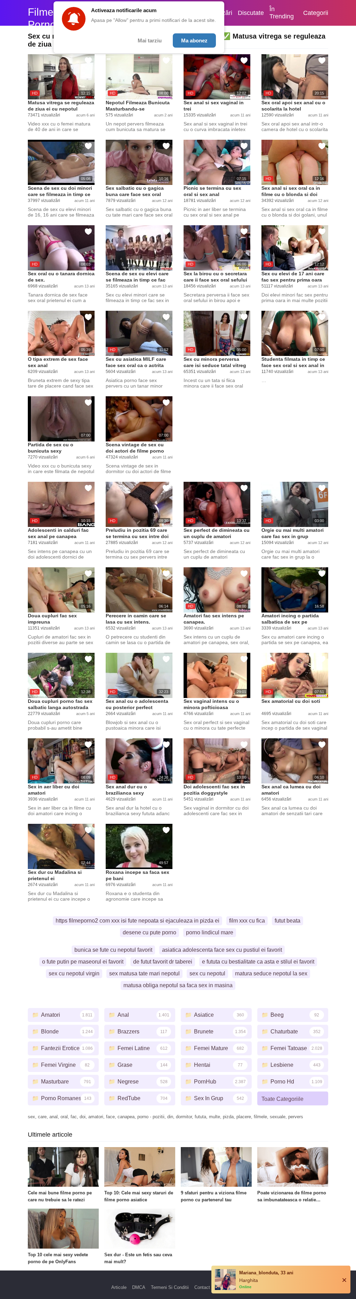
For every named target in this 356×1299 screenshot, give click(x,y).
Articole (119, 1287)
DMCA (138, 1287)
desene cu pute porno (149, 932)
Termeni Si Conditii (170, 1287)
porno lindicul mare (209, 932)
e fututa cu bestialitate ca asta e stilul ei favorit (258, 962)
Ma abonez (194, 40)
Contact (202, 1287)
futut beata (287, 921)
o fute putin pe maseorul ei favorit (82, 962)
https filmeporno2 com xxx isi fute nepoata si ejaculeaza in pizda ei (137, 921)
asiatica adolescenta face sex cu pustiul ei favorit (222, 950)
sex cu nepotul (207, 973)
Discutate (251, 12)
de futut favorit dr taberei (162, 962)
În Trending (281, 13)
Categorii (315, 12)
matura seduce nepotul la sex (271, 973)
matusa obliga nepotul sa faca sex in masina (178, 985)
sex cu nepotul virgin (74, 973)
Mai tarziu (150, 40)
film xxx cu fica (247, 921)
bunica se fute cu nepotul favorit (113, 950)
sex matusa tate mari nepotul (144, 973)
